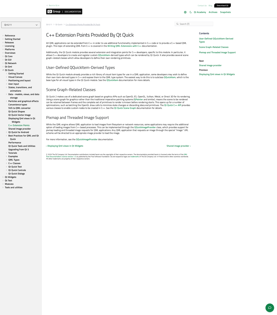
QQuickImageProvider (145, 127)
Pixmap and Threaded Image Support (217, 52)
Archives (213, 12)
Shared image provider (178, 145)
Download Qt (222, 5)
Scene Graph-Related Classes (214, 47)
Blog (210, 5)
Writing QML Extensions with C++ (124, 46)
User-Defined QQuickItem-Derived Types (216, 40)
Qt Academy (200, 12)
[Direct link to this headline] (116, 67)
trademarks (135, 156)
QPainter (138, 99)
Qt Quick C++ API (172, 105)
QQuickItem (104, 55)
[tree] (20, 111)
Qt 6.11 (49, 24)
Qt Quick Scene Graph (125, 108)
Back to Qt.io (54, 5)
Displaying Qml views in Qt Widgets (65, 146)
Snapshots (225, 12)
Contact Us (202, 5)
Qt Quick (58, 24)
